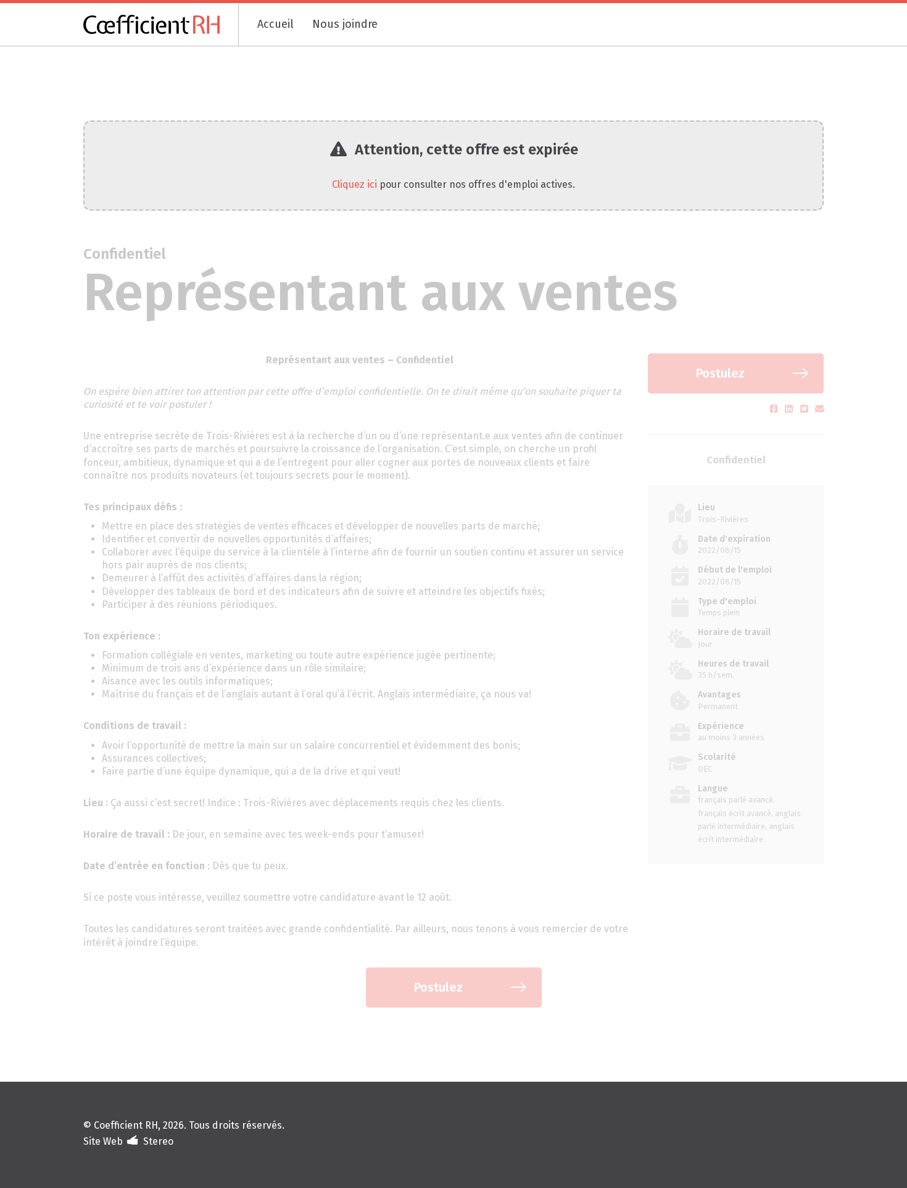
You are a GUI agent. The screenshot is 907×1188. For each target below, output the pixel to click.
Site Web (103, 1141)
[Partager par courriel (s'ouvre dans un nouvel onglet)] (819, 409)
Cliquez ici (354, 184)
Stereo (158, 1141)
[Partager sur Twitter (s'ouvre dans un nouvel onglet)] (805, 409)
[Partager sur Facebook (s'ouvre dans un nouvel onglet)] (775, 409)
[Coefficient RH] (161, 24)
